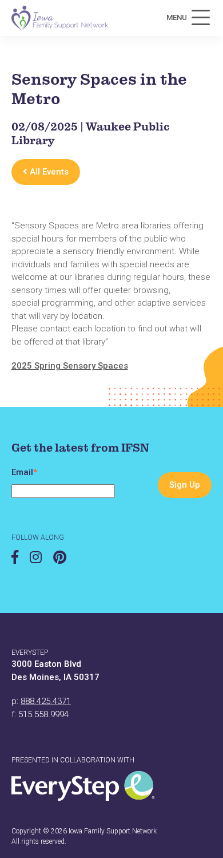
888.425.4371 (46, 701)
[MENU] (200, 17)
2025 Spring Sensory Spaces (69, 366)
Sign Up (184, 485)
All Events (48, 172)
